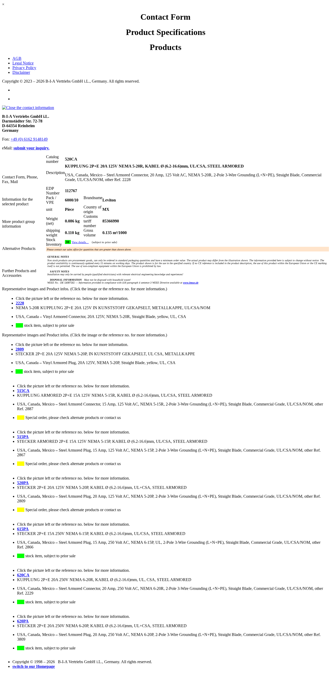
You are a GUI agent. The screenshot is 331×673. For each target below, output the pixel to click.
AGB (16, 58)
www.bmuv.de (190, 282)
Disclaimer (21, 72)
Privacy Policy (24, 68)
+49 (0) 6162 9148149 (29, 139)
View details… (80, 242)
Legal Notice (23, 63)
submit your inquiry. (31, 148)
